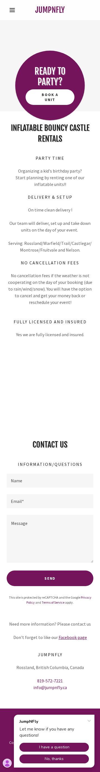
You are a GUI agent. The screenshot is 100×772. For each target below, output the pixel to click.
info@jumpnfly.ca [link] (50, 687)
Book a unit (50, 97)
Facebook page (73, 637)
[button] (13, 10)
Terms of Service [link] (53, 602)
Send (50, 578)
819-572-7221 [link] (50, 681)
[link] (50, 10)
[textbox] (50, 481)
